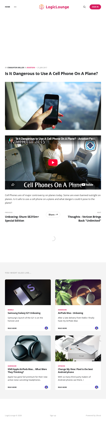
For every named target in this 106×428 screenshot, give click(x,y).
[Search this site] (84, 7)
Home (7, 7)
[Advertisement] (53, 34)
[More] (15, 7)
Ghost (98, 415)
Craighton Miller (15, 67)
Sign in (95, 7)
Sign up (53, 415)
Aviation (31, 67)
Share (52, 214)
